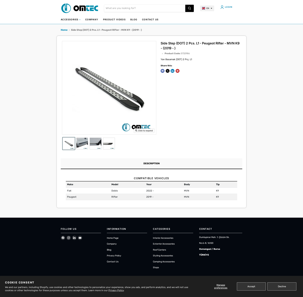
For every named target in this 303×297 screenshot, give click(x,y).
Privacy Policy (116, 290)
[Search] (189, 8)
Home (64, 30)
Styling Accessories (163, 255)
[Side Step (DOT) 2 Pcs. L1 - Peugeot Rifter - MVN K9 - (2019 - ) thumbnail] (68, 143)
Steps (156, 267)
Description (151, 163)
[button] (207, 8)
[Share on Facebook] (162, 71)
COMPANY (91, 19)
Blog (109, 249)
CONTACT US (150, 19)
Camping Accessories (164, 261)
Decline (282, 286)
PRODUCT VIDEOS (114, 19)
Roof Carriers (159, 249)
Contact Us (113, 261)
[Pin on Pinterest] (177, 71)
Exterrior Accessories (164, 244)
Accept (251, 286)
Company (112, 244)
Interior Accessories (163, 238)
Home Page (113, 238)
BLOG (133, 19)
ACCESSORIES (70, 19)
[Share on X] (167, 71)
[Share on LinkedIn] (172, 71)
